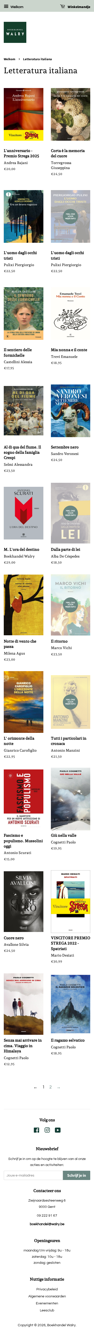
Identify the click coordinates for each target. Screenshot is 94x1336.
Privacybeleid (47, 1289)
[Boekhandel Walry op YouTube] (58, 1131)
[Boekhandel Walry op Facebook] (36, 1131)
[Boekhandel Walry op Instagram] (47, 1131)
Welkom (16, 7)
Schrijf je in (76, 1175)
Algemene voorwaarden (47, 1296)
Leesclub (47, 1310)
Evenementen (47, 1303)
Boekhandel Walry (61, 1325)
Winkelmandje (78, 7)
